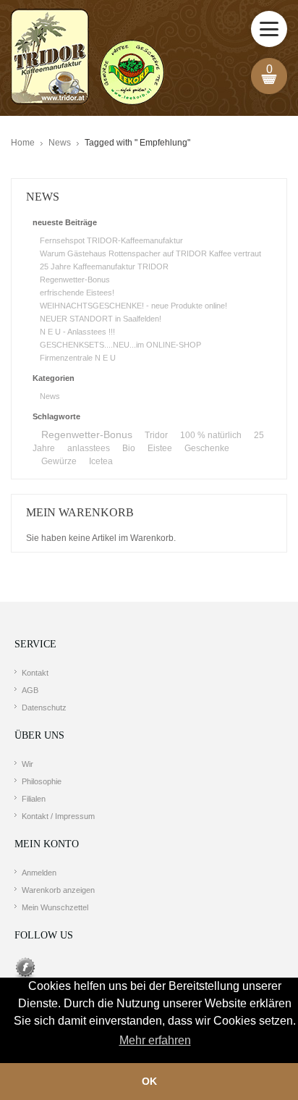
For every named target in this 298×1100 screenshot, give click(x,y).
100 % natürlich (211, 435)
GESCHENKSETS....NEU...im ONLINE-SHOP (120, 344)
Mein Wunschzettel (55, 907)
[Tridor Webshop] (87, 58)
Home (23, 143)
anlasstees (88, 448)
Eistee (160, 448)
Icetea (101, 461)
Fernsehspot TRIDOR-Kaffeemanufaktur (111, 240)
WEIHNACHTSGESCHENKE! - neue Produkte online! (133, 305)
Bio (128, 448)
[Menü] (269, 29)
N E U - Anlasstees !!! (77, 331)
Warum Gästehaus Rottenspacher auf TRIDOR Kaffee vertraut (150, 253)
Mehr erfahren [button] (155, 1040)
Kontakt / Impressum (58, 816)
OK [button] (149, 1081)
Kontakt (35, 672)
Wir (27, 764)
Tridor (156, 435)
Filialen (34, 798)
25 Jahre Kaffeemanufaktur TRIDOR (104, 266)
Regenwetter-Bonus (75, 279)
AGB (30, 690)
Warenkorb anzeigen (58, 890)
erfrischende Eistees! (77, 292)
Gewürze (59, 461)
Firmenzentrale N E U (78, 357)
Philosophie (41, 781)
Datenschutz (44, 707)
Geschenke (206, 448)
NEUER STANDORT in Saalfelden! (100, 318)
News (59, 143)
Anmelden (39, 872)
